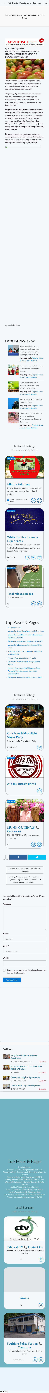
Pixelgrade (41, 1383)
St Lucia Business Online (24, 3)
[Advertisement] (24, 1014)
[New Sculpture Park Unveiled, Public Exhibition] (13, 404)
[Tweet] (37, 857)
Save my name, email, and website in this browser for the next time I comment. (26, 971)
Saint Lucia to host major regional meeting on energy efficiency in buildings (29, 385)
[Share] (18, 857)
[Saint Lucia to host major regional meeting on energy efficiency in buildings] (13, 387)
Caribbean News (29, 15)
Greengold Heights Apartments (25, 1077)
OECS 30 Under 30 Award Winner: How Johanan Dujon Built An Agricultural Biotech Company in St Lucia (24, 880)
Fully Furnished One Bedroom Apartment (24, 1056)
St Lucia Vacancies (14, 627)
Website (6, 958)
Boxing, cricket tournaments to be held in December (25, 869)
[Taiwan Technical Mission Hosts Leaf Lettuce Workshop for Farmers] (13, 370)
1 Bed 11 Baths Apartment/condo (25, 1085)
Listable (32, 1383)
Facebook (21, 1380)
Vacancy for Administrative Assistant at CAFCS (25, 677)
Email (6, 946)
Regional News (37, 358)
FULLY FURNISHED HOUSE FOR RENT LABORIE (26, 1067)
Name (6, 934)
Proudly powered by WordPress (14, 1383)
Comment (7, 904)
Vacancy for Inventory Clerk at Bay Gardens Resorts (24, 1189)
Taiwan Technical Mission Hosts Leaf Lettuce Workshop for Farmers (31, 368)
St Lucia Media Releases (28, 361)
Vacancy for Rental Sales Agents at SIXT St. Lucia (26, 631)
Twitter (31, 1380)
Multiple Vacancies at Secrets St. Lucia (22, 658)
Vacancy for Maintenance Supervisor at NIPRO (25, 641)
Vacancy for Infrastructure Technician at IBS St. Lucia (24, 1179)
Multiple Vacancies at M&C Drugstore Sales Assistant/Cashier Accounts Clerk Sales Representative (24, 671)
